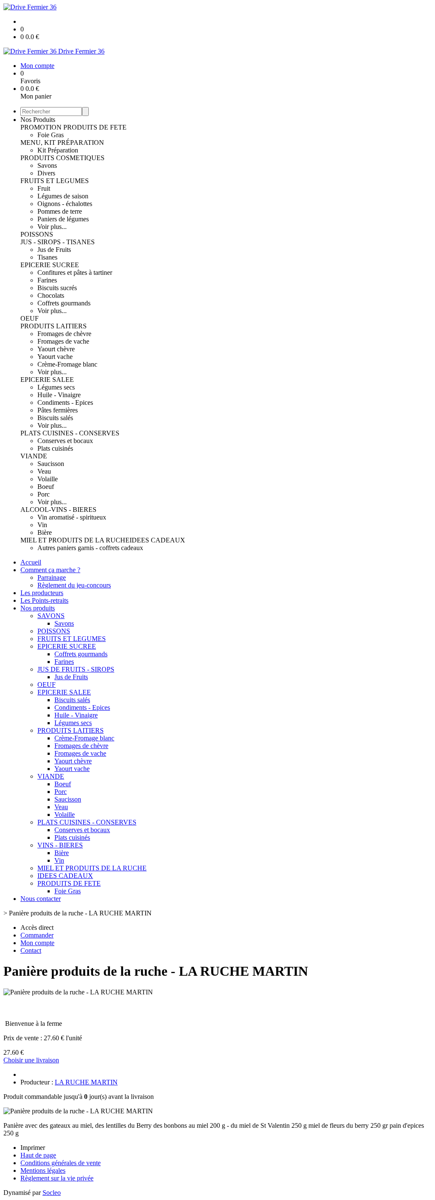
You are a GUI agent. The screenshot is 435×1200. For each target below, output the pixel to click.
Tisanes (47, 257)
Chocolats (50, 295)
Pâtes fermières (57, 410)
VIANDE (33, 456)
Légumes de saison (62, 196)
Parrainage (51, 577)
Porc (43, 494)
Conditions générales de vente (60, 1162)
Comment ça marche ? (50, 569)
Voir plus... (52, 226)
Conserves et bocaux (65, 440)
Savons (47, 165)
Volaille (47, 479)
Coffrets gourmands (63, 303)
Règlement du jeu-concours (74, 585)
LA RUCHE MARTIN (86, 1082)
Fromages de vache (63, 341)
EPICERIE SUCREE (49, 264)
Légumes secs (56, 387)
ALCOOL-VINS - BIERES (58, 509)
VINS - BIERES (60, 845)
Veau (44, 471)
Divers (46, 173)
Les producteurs (41, 592)
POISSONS (36, 234)
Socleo (51, 1192)
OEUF (29, 318)
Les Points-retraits (44, 600)
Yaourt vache (55, 356)
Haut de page (38, 1155)
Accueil (30, 562)
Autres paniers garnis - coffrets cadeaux (90, 547)
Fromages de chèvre (64, 333)
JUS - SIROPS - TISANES (57, 242)
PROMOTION (41, 127)
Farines (47, 280)
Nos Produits (37, 119)
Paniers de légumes (63, 219)
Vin (42, 524)
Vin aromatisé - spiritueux (71, 517)
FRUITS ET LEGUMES (54, 180)
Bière (44, 532)
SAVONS (51, 615)
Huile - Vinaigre (59, 394)
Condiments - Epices (65, 402)
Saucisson (50, 463)
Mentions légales (42, 1170)
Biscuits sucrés (57, 287)
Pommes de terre (59, 211)
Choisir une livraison (31, 1060)
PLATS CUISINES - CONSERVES (69, 433)
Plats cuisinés (55, 448)
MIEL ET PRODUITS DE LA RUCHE (75, 540)
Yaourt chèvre (56, 349)
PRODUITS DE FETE (95, 127)
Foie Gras (50, 134)
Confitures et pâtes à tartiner (74, 272)
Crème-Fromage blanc (67, 364)
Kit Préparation (57, 150)
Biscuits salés (55, 417)
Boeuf (45, 486)
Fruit (43, 188)
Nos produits (37, 608)
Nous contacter (40, 898)
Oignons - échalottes (64, 203)
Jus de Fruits (54, 249)
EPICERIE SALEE (47, 379)
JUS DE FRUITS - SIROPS (75, 669)
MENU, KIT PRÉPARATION (62, 142)
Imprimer (32, 1147)
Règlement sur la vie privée (56, 1178)
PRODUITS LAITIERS (53, 326)
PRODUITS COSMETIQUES (62, 157)
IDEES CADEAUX (157, 540)
